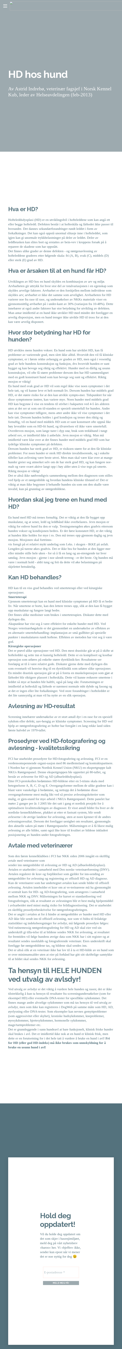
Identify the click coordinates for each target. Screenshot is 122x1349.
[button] (5, 6)
